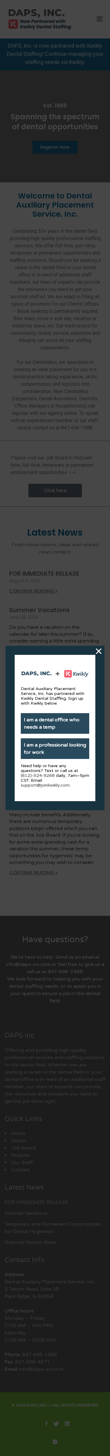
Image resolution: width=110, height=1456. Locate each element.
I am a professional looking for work (55, 748)
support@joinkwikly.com (45, 785)
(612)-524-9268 (38, 775)
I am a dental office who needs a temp (51, 723)
